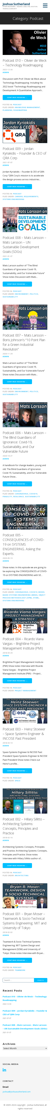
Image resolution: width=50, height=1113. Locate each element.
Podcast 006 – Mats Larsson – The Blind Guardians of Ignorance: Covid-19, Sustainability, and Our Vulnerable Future (24, 442)
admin (6, 72)
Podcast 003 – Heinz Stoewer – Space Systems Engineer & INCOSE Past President (24, 734)
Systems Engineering (13, 199)
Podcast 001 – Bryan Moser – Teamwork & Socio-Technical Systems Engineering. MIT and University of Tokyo (24, 920)
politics (34, 294)
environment (22, 294)
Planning (7, 110)
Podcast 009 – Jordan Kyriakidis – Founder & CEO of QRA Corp (24, 153)
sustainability (10, 297)
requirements (31, 196)
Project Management (25, 691)
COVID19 (33, 494)
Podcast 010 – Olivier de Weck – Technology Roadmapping (24, 62)
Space (17, 781)
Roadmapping (20, 110)
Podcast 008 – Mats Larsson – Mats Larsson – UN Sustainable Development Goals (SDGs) (24, 244)
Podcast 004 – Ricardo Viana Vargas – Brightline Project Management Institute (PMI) (23, 643)
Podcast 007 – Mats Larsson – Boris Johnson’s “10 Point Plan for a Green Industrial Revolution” (24, 342)
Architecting (22, 875)
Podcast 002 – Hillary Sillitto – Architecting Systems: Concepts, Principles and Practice (24, 826)
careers (19, 196)
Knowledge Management (27, 107)
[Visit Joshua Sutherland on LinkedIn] (4, 1070)
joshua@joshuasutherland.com (17, 1091)
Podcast (17, 104)
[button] (46, 5)
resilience (18, 496)
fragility (7, 496)
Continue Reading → (17, 97)
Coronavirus (21, 494)
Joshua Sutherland (16, 4)
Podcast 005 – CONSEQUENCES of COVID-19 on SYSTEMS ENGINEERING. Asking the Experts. (23, 544)
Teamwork (20, 970)
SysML (36, 598)
